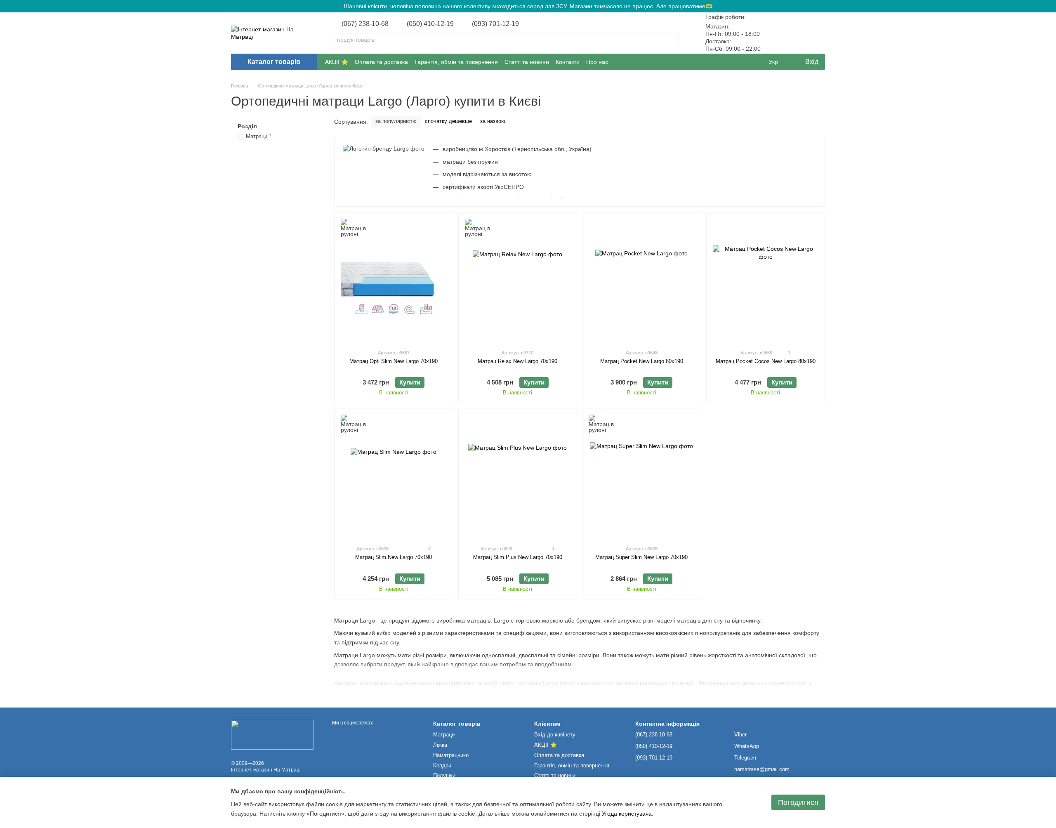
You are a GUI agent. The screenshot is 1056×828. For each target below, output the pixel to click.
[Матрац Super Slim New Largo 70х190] (642, 476)
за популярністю (396, 121)
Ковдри (442, 765)
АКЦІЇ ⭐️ (336, 62)
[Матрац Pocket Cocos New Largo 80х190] (766, 280)
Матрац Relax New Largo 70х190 (517, 361)
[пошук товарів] (672, 39)
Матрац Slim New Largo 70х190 (393, 557)
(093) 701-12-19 (495, 24)
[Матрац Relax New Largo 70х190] (518, 280)
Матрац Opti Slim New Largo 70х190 (393, 361)
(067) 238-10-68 (365, 24)
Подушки (444, 775)
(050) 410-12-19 (430, 24)
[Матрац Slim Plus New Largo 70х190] (518, 476)
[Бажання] (797, 33)
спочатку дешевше (448, 121)
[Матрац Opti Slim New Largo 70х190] (394, 280)
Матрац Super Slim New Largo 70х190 (641, 557)
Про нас (597, 62)
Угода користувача (627, 813)
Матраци (444, 734)
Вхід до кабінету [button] (554, 734)
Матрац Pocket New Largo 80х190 (641, 361)
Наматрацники (451, 755)
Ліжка (440, 745)
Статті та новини (526, 62)
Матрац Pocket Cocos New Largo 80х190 (766, 361)
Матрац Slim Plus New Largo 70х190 (517, 557)
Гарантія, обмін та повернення (456, 62)
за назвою (492, 121)
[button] (1049, 6)
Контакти (568, 62)
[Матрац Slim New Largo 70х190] (394, 476)
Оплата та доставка (381, 62)
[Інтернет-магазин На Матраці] (272, 734)
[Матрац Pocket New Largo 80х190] (642, 280)
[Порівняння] (775, 33)
